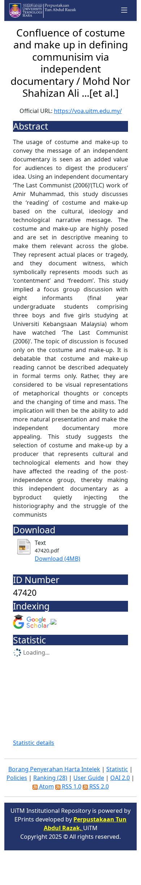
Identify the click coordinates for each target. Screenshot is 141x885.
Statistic (117, 769)
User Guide (88, 778)
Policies (17, 778)
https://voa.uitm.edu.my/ (88, 111)
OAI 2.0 (120, 778)
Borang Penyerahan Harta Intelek (54, 769)
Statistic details (33, 743)
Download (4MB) (57, 559)
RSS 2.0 (98, 786)
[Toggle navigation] (124, 10)
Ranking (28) (50, 778)
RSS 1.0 (70, 786)
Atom (46, 786)
